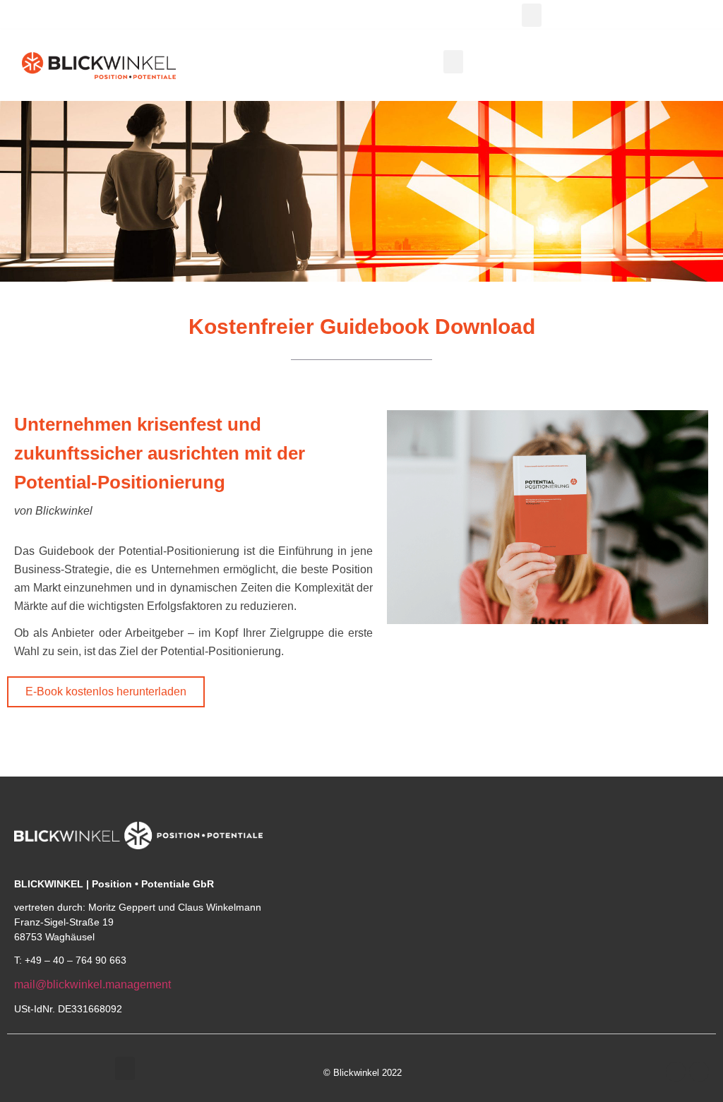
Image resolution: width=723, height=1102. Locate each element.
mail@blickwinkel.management (92, 984)
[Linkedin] (699, 1072)
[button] (532, 15)
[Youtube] (676, 1072)
